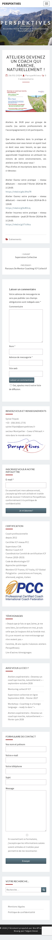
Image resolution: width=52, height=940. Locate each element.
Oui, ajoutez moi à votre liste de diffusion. (25, 387)
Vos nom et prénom (15, 744)
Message (10, 788)
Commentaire (16, 306)
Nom (12, 346)
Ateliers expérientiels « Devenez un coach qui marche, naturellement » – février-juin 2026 (26, 716)
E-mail (10, 479)
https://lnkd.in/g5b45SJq (18, 207)
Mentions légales (16, 906)
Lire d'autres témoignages (19, 652)
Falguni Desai (31, 931)
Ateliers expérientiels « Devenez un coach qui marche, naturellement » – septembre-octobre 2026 (26, 680)
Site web (13, 368)
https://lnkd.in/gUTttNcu (18, 224)
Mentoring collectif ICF (19, 689)
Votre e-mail (12, 755)
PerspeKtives (11, 3)
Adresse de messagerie (21, 357)
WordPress (38, 928)
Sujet (8, 777)
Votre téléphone (14, 766)
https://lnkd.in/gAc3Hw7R (18, 191)
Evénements (15, 239)
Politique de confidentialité (21, 912)
